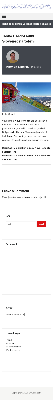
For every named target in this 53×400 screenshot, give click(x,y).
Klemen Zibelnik (17, 66)
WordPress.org (13, 350)
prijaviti (42, 197)
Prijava (9, 340)
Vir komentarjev (13, 346)
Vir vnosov (11, 343)
